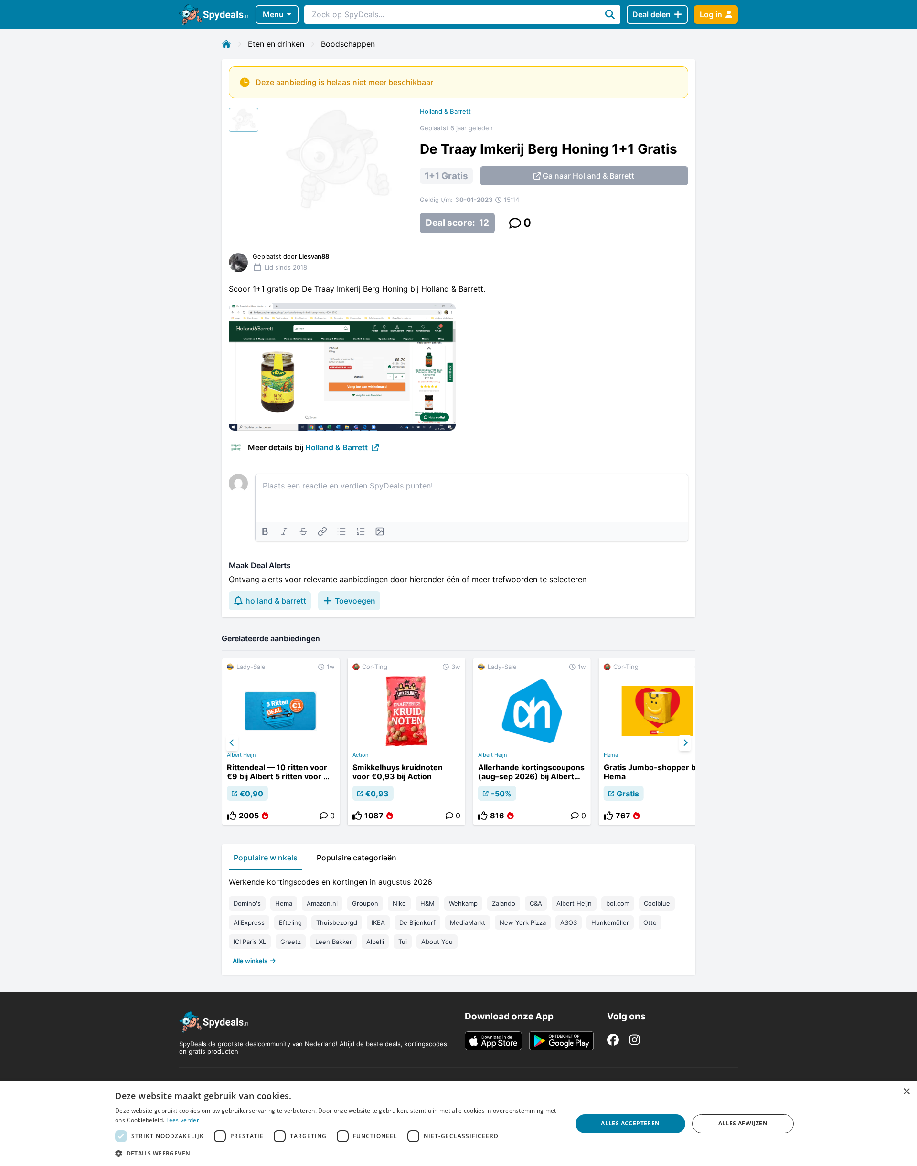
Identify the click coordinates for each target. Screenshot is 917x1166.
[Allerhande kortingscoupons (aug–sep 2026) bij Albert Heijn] (532, 741)
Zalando (503, 903)
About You (437, 941)
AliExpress (249, 922)
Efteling (290, 922)
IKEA (378, 922)
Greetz (290, 941)
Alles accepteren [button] (630, 1123)
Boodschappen (348, 44)
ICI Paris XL (250, 941)
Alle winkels (250, 961)
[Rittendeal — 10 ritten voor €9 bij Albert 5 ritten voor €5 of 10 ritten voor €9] (281, 741)
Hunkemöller (610, 922)
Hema (611, 755)
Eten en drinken (276, 44)
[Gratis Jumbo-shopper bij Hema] (657, 741)
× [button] (906, 1091)
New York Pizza (523, 922)
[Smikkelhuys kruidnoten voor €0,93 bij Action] (406, 741)
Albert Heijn (241, 755)
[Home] (226, 44)
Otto (650, 922)
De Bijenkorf (417, 922)
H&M (427, 903)
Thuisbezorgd (336, 922)
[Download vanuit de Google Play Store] (561, 1040)
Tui (402, 941)
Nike (399, 903)
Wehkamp (463, 903)
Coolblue (657, 903)
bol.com (617, 903)
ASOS (568, 922)
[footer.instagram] (634, 1040)
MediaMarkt (467, 922)
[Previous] (232, 743)
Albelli (375, 941)
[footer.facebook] (613, 1040)
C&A (536, 903)
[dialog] (458, 1123)
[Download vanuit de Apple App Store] (493, 1040)
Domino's (247, 903)
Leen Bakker (333, 941)
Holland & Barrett (445, 111)
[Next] (685, 743)
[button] (336, 1153)
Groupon (365, 903)
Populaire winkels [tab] (266, 857)
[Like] (231, 815)
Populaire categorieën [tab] (356, 857)
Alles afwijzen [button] (743, 1123)
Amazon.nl (322, 903)
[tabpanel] (458, 919)
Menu (273, 14)
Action (360, 755)
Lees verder (182, 1120)
